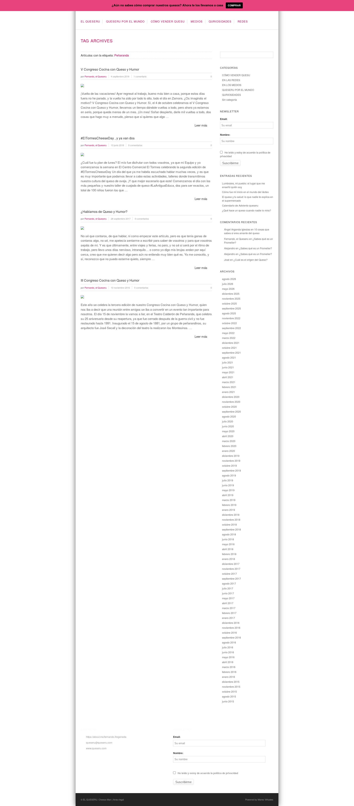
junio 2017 (228, 593)
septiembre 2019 (231, 470)
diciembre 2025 (230, 293)
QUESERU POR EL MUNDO (125, 21)
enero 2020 (228, 451)
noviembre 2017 (231, 568)
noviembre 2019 (231, 460)
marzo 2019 (228, 500)
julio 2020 (227, 421)
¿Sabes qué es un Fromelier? (255, 248)
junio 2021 (228, 367)
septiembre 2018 (231, 529)
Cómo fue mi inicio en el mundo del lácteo (245, 192)
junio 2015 (228, 701)
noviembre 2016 (231, 627)
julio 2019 (227, 480)
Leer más (201, 125)
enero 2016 (228, 676)
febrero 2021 (229, 387)
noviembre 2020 (231, 401)
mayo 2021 (228, 372)
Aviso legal (118, 799)
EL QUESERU (90, 21)
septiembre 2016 (231, 637)
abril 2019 (227, 495)
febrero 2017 (229, 613)
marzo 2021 (228, 382)
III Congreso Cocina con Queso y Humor (110, 280)
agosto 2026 (229, 279)
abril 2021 (227, 377)
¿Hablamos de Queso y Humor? (104, 211)
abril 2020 (227, 436)
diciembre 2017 (230, 564)
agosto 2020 (229, 416)
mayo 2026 (228, 288)
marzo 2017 (228, 608)
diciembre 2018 (230, 514)
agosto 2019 (229, 475)
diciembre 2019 (230, 455)
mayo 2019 (228, 490)
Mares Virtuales (265, 799)
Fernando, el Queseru (236, 238)
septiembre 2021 (231, 352)
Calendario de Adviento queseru (240, 205)
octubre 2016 (229, 632)
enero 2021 (228, 392)
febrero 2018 (229, 554)
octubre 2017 (229, 573)
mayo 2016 (228, 657)
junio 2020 (228, 426)
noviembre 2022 (231, 318)
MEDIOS (197, 21)
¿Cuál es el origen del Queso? (251, 259)
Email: (223, 119)
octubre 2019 (229, 465)
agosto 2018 (229, 534)
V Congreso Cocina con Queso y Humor (110, 69)
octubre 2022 (229, 323)
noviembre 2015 (231, 686)
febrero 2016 (229, 672)
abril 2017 (227, 603)
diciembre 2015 (230, 681)
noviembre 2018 (231, 519)
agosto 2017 (229, 583)
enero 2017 (228, 618)
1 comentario (140, 76)
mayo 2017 (228, 598)
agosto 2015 (229, 696)
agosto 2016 (229, 642)
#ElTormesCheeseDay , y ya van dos (108, 138)
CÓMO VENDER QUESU (168, 21)
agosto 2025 (229, 313)
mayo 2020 (228, 431)
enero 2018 (228, 559)
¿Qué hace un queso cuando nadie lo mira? (246, 210)
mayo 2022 (228, 333)
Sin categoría (229, 99)
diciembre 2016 (230, 622)
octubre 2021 (229, 347)
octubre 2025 (229, 303)
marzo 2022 (228, 338)
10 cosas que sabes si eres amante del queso (246, 231)
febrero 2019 (229, 505)
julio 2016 (227, 647)
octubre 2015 (229, 691)
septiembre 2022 (231, 328)
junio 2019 (228, 485)
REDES (243, 21)
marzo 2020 (228, 441)
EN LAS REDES (231, 80)
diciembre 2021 (230, 342)
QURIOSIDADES (220, 21)
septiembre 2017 (231, 578)
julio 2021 (227, 362)
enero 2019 (228, 509)
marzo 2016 (228, 667)
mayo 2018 (228, 544)
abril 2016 (227, 662)
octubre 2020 (229, 406)
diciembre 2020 (230, 396)
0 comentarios (135, 145)
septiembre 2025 (231, 308)
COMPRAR (234, 5)
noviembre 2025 (231, 298)
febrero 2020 (229, 446)
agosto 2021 (229, 357)
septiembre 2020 (231, 411)
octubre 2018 (229, 524)
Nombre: (225, 135)
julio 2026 (227, 284)
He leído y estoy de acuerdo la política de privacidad (207, 773)
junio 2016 (228, 652)
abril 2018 (227, 549)
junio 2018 (228, 539)
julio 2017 (227, 588)
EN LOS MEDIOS (231, 85)
